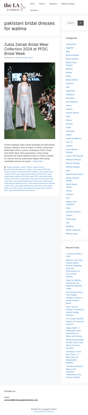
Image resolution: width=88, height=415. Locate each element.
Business (70, 83)
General (69, 124)
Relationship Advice (74, 174)
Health (69, 135)
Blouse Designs (72, 55)
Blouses (69, 69)
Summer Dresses (73, 212)
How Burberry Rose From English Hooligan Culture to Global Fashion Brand (74, 297)
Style (68, 208)
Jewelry (69, 146)
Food (68, 116)
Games (69, 120)
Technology (71, 219)
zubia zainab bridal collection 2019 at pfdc (31, 174)
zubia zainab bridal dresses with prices (28, 186)
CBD (68, 87)
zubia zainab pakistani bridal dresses (21, 190)
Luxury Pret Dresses (74, 156)
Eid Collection (72, 102)
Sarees (69, 191)
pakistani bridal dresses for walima (19, 169)
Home (32, 4)
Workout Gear (72, 234)
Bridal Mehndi (72, 80)
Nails (68, 170)
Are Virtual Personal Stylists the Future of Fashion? (75, 321)
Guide (68, 127)
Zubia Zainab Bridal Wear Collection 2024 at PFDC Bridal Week (26, 49)
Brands (9, 167)
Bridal (68, 76)
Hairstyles (34, 10)
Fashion (42, 4)
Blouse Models (72, 59)
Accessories (71, 44)
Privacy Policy (39, 411)
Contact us (50, 411)
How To (69, 142)
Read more (37, 161)
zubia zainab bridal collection (28, 172)
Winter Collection (73, 230)
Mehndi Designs (73, 163)
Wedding (70, 226)
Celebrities (70, 91)
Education (70, 98)
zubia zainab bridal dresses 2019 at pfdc (27, 181)
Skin (68, 198)
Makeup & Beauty (68, 4)
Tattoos (69, 215)
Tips (68, 223)
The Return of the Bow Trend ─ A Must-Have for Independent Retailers (73, 357)
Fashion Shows (38, 167)
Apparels (70, 48)
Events (23, 167)
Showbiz (69, 194)
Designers (53, 4)
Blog (68, 51)
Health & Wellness (73, 138)
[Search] (81, 23)
